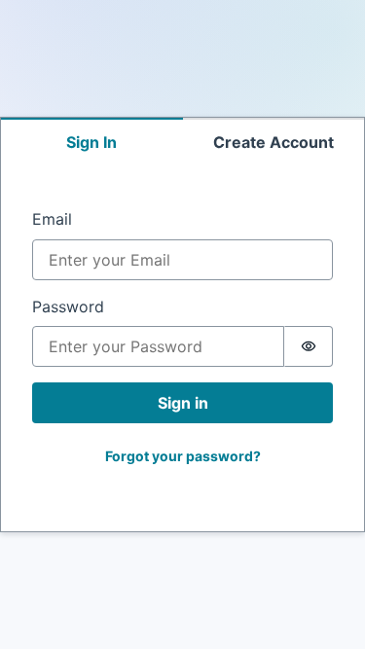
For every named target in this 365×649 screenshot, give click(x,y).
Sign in (183, 403)
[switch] (308, 346)
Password (68, 306)
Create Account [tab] (273, 142)
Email (52, 219)
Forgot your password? (183, 456)
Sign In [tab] (91, 142)
